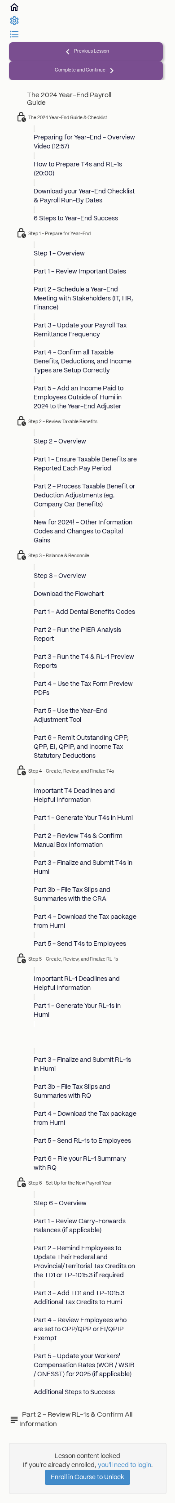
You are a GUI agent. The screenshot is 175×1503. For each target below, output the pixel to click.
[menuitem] (14, 24)
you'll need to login (124, 1465)
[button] (14, 11)
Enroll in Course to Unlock (87, 1477)
